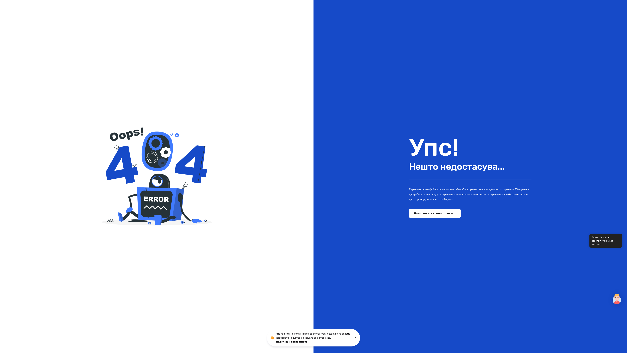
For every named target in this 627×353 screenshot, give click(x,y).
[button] (617, 299)
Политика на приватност (291, 341)
